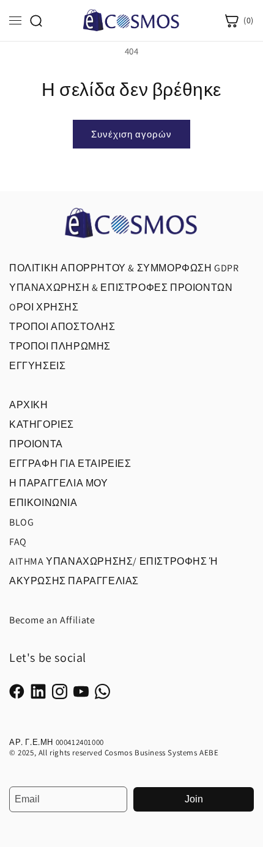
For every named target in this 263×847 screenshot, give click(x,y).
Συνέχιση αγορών (131, 134)
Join (194, 799)
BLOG (21, 522)
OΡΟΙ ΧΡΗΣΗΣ (44, 307)
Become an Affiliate (52, 620)
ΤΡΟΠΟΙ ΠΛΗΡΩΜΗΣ (60, 346)
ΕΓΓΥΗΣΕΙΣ (37, 365)
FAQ (18, 541)
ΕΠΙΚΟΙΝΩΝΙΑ (43, 502)
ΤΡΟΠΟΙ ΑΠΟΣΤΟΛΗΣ (62, 326)
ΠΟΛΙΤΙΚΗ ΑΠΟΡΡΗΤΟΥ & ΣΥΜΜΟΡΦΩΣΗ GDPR (124, 268)
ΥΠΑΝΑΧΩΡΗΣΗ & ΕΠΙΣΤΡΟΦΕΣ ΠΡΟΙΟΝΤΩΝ (120, 287)
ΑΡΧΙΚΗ (28, 404)
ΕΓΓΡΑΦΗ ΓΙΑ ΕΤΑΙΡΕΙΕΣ (70, 463)
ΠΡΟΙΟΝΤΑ (36, 444)
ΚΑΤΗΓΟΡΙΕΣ (41, 424)
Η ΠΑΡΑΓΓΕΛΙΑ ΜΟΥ (58, 483)
